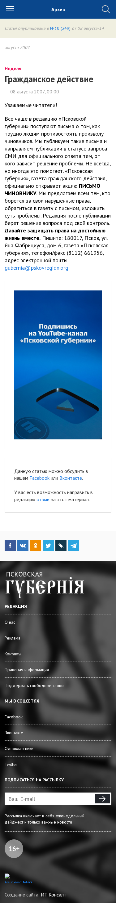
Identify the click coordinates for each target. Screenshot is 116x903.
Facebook (39, 478)
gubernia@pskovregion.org (36, 267)
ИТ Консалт (53, 895)
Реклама (12, 638)
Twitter (11, 764)
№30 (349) (60, 28)
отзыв (43, 499)
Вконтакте (70, 478)
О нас (10, 622)
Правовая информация (27, 669)
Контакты (13, 654)
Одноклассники (19, 748)
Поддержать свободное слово (34, 685)
